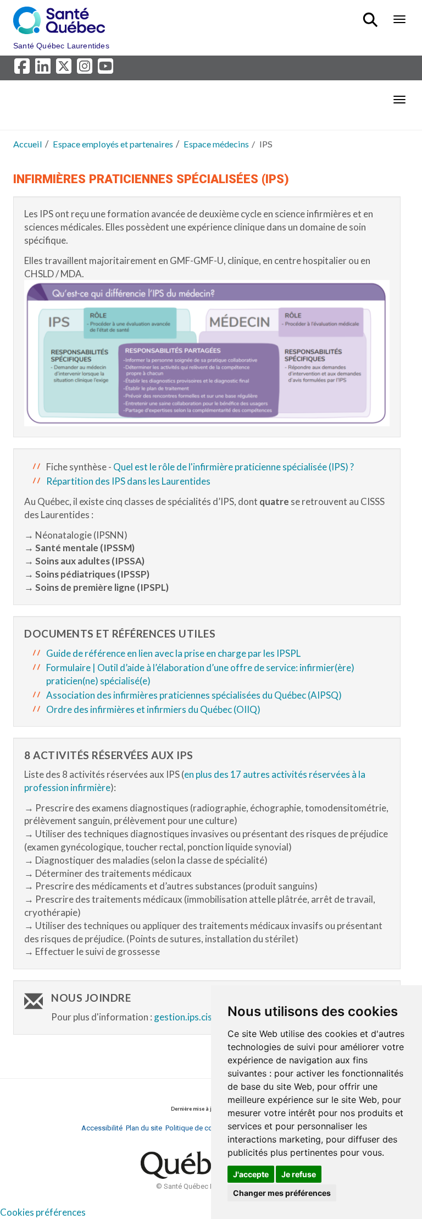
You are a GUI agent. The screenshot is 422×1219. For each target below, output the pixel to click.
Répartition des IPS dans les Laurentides (128, 481)
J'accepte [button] (251, 1174)
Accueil (27, 144)
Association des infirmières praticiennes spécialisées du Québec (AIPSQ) (194, 695)
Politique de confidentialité (207, 1128)
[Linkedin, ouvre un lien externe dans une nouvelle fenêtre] (44, 69)
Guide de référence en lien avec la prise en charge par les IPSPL (173, 653)
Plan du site (144, 1128)
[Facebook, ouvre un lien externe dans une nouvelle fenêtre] (23, 69)
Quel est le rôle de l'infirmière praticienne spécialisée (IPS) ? (233, 467)
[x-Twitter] (65, 69)
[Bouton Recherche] (372, 15)
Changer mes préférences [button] (282, 1193)
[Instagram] (86, 69)
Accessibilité (102, 1128)
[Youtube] (106, 69)
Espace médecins (216, 144)
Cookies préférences (43, 1212)
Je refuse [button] (298, 1174)
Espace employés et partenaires (113, 144)
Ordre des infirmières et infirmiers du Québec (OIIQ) (153, 709)
